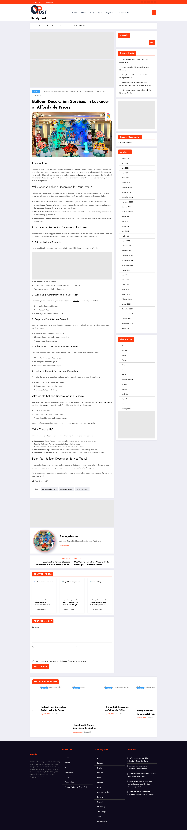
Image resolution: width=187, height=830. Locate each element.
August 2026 (126, 158)
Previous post (65, 558)
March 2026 (126, 182)
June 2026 (125, 168)
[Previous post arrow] (33, 561)
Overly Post (38, 18)
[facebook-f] (142, 2)
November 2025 (127, 202)
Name (34, 647)
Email (75, 647)
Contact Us (124, 12)
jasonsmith (79, 732)
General (124, 370)
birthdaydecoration (75, 91)
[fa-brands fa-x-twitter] (145, 2)
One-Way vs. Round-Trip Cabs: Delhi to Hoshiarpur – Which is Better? (91, 563)
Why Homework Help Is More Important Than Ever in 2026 (98, 604)
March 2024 (126, 294)
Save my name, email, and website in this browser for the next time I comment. (60, 661)
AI (122, 345)
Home (74, 12)
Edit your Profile (91, 541)
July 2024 (125, 275)
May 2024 (125, 284)
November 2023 (127, 314)
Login (99, 12)
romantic (76, 301)
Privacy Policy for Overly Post (76, 787)
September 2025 (127, 212)
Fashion (124, 360)
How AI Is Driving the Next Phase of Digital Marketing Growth (70, 604)
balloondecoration (63, 91)
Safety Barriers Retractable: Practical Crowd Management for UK (43, 604)
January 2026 (126, 192)
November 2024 (127, 260)
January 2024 (126, 304)
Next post (77, 558)
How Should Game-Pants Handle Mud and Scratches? (77, 726)
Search (124, 35)
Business (36, 91)
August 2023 (126, 328)
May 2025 (125, 231)
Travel (124, 404)
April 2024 (125, 289)
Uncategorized (126, 409)
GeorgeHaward (96, 600)
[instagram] (152, 2)
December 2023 (127, 309)
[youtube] (155, 2)
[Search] (144, 12)
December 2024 (127, 255)
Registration (111, 12)
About (83, 12)
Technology (125, 399)
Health (124, 374)
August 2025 (126, 216)
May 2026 (125, 173)
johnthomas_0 (68, 600)
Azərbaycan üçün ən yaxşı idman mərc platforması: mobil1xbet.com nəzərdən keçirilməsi (140, 784)
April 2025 (125, 236)
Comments (35, 627)
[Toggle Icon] (154, 12)
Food (123, 365)
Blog (92, 12)
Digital (124, 355)
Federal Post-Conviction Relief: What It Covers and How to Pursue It (45, 708)
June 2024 (125, 280)
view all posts (64, 546)
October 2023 (126, 319)
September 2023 (127, 323)
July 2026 (125, 163)
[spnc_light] (148, 12)
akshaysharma (89, 91)
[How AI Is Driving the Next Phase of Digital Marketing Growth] (71, 581)
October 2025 (126, 207)
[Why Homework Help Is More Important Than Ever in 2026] (95, 581)
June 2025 (125, 226)
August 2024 (126, 270)
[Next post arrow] (111, 561)
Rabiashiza (47, 714)
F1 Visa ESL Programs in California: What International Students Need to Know (109, 708)
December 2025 (127, 197)
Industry (124, 384)
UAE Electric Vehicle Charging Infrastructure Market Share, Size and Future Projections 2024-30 (53, 563)
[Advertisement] (72, 45)
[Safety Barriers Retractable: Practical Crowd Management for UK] (43, 581)
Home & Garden (127, 379)
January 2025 (126, 250)
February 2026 (127, 187)
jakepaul (39, 600)
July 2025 (125, 221)
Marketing (125, 394)
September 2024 (127, 265)
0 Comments (37, 95)
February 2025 (127, 246)
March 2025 (126, 241)
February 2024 (127, 299)
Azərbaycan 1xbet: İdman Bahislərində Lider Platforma (137, 767)
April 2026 (125, 178)
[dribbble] (148, 2)
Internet (124, 389)
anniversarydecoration (50, 91)
